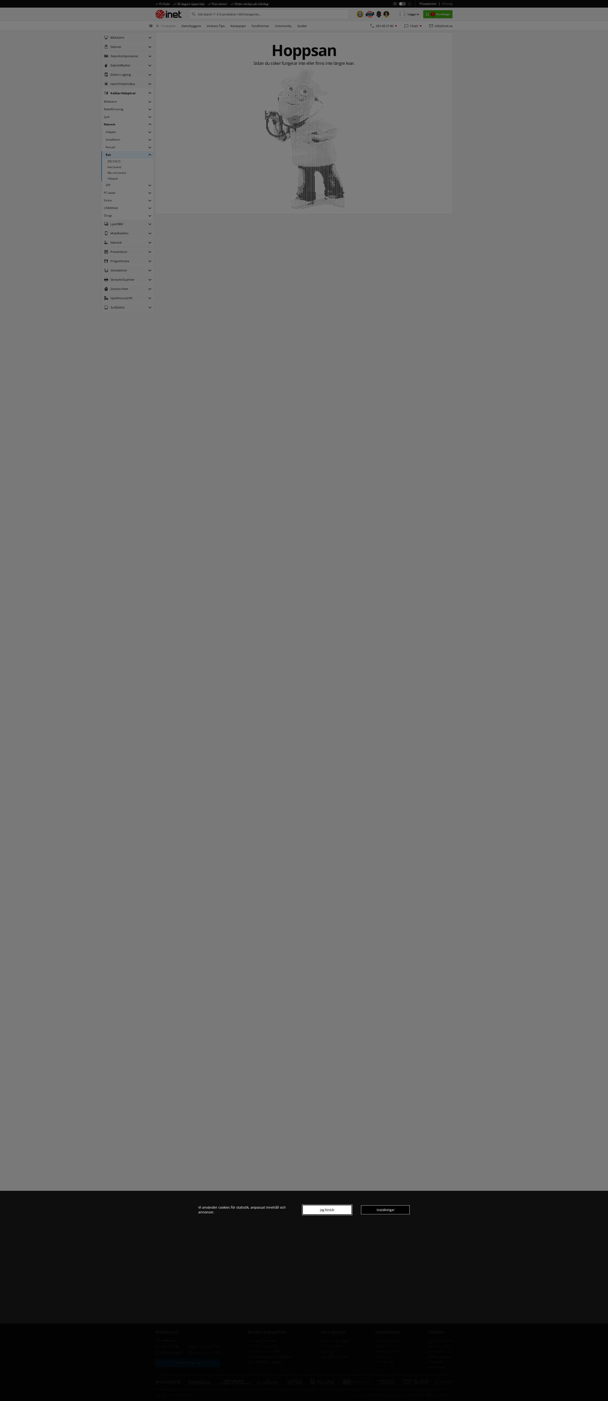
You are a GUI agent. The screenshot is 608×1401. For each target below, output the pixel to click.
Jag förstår (327, 1210)
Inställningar (385, 1210)
